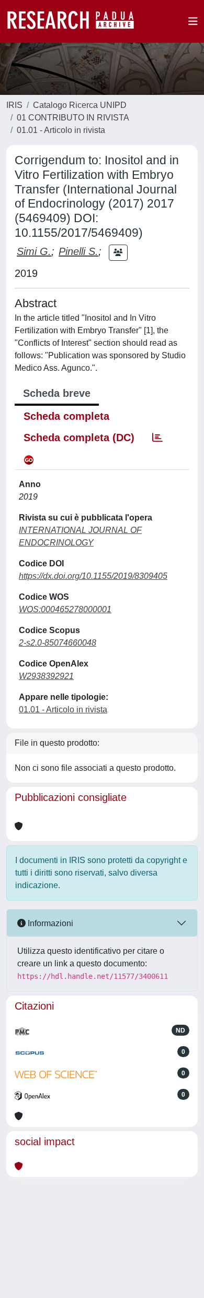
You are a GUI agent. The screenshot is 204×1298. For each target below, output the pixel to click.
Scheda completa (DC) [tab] (79, 437)
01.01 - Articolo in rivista (61, 130)
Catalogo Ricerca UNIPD (80, 105)
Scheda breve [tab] (56, 393)
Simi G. (34, 251)
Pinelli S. (78, 251)
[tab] (157, 437)
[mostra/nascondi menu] (193, 21)
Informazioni (49, 923)
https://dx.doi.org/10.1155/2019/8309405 (93, 576)
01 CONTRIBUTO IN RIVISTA (73, 117)
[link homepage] (75, 21)
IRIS (14, 105)
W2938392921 (46, 676)
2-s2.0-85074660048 (57, 642)
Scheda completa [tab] (66, 416)
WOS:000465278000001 (65, 609)
